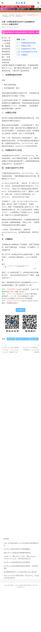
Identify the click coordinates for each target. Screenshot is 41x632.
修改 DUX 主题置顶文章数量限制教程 (17, 553)
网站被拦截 (34, 339)
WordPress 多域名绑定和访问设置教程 (17, 562)
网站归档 (22, 585)
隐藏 (23, 39)
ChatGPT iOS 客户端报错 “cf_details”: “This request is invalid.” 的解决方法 (10, 350)
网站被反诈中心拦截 (23, 339)
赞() (21, 310)
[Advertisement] (20, 446)
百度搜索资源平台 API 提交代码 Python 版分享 (20, 572)
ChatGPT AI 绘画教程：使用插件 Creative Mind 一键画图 (31, 350)
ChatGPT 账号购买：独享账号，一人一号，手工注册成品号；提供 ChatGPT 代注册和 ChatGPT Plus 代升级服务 (20, 296)
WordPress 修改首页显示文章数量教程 (17, 549)
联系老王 (29, 585)
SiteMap (16, 585)
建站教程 (18, 15)
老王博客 (20, 3)
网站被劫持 (11, 339)
